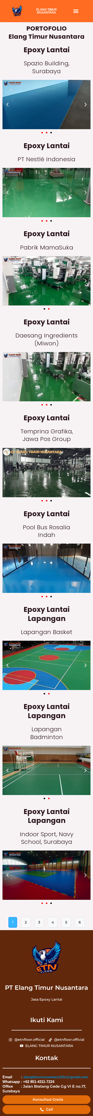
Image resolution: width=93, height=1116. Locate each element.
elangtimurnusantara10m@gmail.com (55, 1077)
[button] (76, 11)
